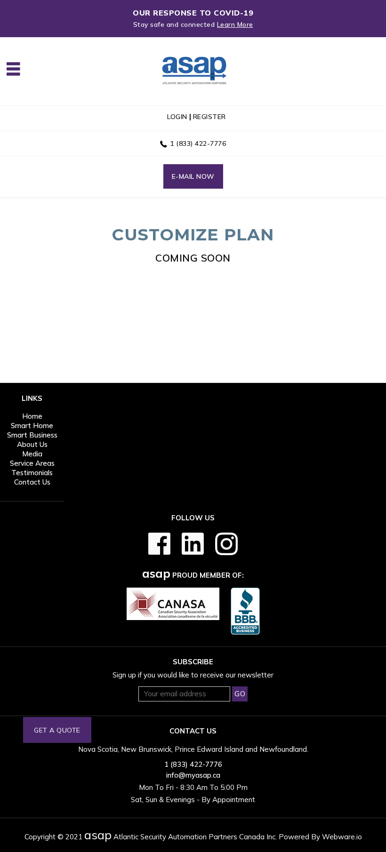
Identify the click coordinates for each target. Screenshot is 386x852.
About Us (32, 444)
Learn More (235, 24)
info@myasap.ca (193, 775)
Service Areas (32, 463)
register (209, 116)
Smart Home (32, 425)
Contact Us (32, 482)
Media (32, 453)
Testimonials (32, 472)
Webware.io (342, 836)
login (177, 116)
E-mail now (193, 176)
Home (32, 416)
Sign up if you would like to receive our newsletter (193, 674)
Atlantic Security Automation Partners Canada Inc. (180, 836)
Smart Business (32, 434)
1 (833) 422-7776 (198, 143)
